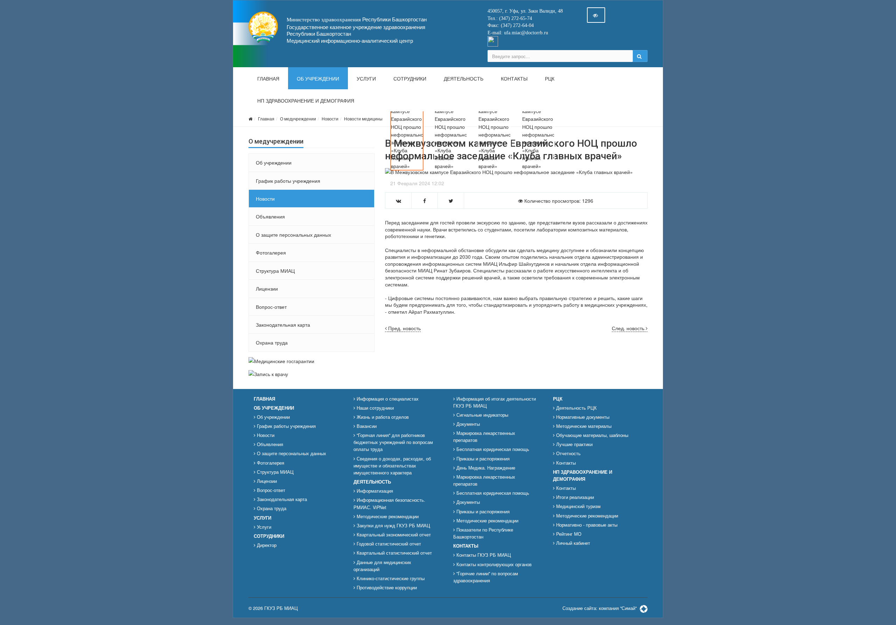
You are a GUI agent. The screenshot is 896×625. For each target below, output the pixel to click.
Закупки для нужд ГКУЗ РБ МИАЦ (392, 525)
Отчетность (568, 453)
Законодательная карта (283, 324)
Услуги (366, 79)
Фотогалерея (271, 252)
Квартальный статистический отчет (393, 553)
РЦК (549, 79)
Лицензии (267, 288)
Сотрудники (409, 79)
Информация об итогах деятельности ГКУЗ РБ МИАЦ (494, 402)
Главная (268, 79)
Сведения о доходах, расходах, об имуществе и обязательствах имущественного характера (392, 466)
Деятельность (463, 79)
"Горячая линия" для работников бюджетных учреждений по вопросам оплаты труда (393, 442)
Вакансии (366, 426)
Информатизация (374, 491)
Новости (330, 118)
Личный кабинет (572, 543)
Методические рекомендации (387, 516)
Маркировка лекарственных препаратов (484, 436)
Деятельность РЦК (576, 408)
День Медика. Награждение (485, 468)
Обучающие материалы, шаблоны (591, 435)
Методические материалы (583, 426)
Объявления (270, 216)
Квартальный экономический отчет (393, 535)
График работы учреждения (288, 180)
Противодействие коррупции (386, 587)
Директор (265, 545)
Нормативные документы (582, 417)
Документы (467, 424)
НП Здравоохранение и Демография (305, 101)
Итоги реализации (574, 497)
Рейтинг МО (568, 534)
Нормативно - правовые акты (586, 525)
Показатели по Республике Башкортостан (483, 533)
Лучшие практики (574, 444)
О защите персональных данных (293, 234)
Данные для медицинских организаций (382, 565)
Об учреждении (318, 79)
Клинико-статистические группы (390, 578)
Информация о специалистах (387, 399)
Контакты (514, 79)
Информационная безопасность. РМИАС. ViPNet (389, 503)
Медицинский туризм (578, 506)
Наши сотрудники (374, 408)
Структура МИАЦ (275, 270)
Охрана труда (272, 342)
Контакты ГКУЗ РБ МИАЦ (483, 555)
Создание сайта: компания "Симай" (600, 608)
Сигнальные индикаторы (481, 415)
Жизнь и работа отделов (382, 417)
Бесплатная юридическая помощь (492, 449)
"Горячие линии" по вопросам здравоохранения (485, 577)
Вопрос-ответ (271, 306)
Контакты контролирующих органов (493, 564)
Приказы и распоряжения (482, 459)
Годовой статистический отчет (388, 544)
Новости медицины (363, 118)
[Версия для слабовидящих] (596, 15)
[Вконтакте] (493, 40)
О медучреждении (298, 118)
